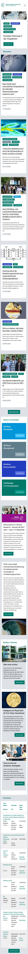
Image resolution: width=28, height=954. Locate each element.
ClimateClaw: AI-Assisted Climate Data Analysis (13, 836)
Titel (4, 803)
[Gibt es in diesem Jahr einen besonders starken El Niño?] (13, 310)
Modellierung (6, 376)
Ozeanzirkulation (8, 32)
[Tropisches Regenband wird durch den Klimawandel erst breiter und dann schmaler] (13, 128)
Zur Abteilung (20, 435)
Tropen (5, 144)
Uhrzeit (5, 809)
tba (4, 896)
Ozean (15, 264)
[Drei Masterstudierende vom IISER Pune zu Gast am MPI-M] (13, 362)
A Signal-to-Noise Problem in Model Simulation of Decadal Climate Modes (13, 913)
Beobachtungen (7, 74)
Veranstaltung (17, 205)
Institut (21, 373)
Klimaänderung (7, 26)
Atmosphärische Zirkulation (10, 139)
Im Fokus (6, 23)
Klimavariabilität (15, 23)
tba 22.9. (5, 851)
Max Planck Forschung (9, 29)
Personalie (14, 376)
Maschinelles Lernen (8, 202)
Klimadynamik (7, 141)
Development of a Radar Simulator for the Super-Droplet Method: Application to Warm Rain (13, 817)
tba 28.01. (6, 932)
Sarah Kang (22, 920)
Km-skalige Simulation (9, 199)
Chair (20, 809)
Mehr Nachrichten (14, 412)
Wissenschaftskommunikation (11, 324)
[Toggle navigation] (25, 5)
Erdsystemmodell (7, 196)
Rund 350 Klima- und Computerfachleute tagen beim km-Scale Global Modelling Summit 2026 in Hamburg (12, 214)
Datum (5, 805)
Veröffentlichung (7, 80)
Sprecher (14, 805)
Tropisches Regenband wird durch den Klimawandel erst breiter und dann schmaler (12, 151)
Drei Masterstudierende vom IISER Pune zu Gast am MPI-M (13, 383)
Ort (12, 809)
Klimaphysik (17, 196)
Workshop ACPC (7, 864)
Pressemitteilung (17, 77)
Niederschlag (16, 141)
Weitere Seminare (14, 950)
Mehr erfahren (8, 44)
